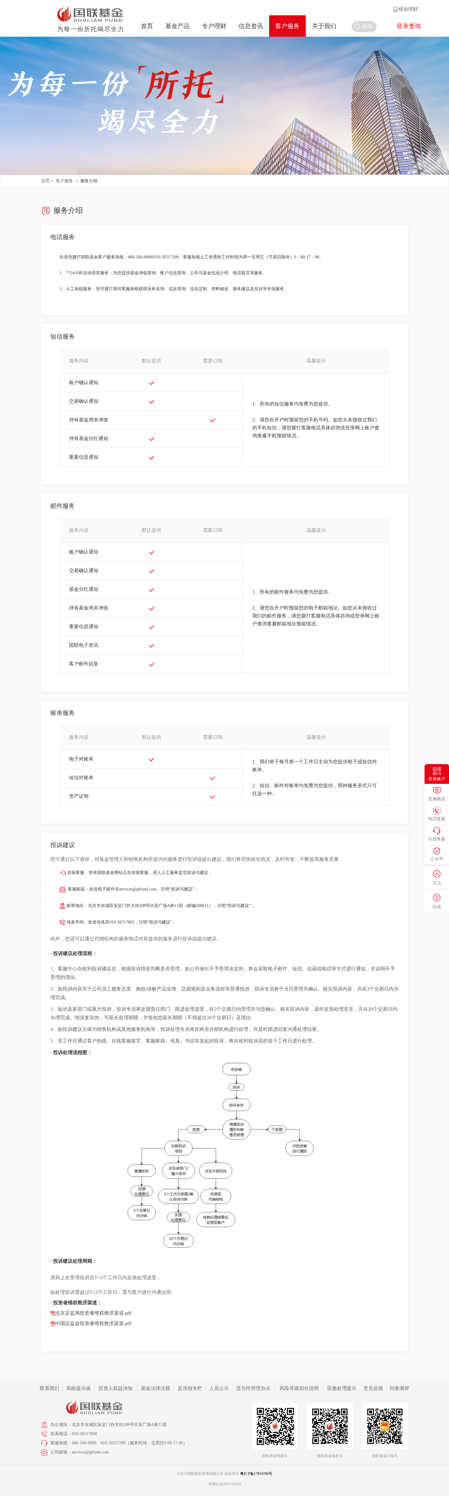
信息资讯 (251, 26)
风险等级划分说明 (299, 1388)
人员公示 (219, 1388)
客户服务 (287, 26)
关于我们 (324, 26)
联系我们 (49, 1388)
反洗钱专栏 (190, 1388)
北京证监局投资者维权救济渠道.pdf (93, 1313)
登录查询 (408, 26)
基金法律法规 (155, 1388)
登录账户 (436, 779)
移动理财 (408, 9)
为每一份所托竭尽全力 (90, 29)
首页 (147, 26)
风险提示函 (78, 1388)
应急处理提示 (341, 1388)
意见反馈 (373, 1388)
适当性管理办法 (253, 1388)
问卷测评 (399, 1388)
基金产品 (177, 26)
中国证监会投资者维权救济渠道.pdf (93, 1323)
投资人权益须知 (115, 1388)
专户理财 (214, 26)
